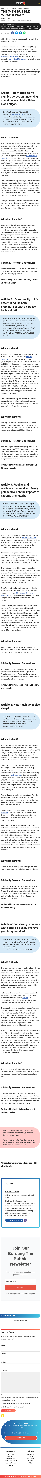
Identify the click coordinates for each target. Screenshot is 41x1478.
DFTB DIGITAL (10, 1458)
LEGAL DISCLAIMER (10, 1464)
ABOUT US (10, 1454)
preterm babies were (29, 538)
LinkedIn (30, 1460)
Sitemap (10, 1466)
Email (3, 1354)
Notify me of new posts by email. (13, 1407)
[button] (12, 32)
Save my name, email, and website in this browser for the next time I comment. (19, 1399)
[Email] (25, 1220)
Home (2, 8)
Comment (4, 1370)
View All (8, 8)
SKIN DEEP (10, 1456)
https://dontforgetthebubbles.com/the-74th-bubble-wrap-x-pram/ (23, 28)
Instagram (30, 1458)
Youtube (30, 1462)
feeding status (16, 775)
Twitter (30, 1456)
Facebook (30, 1454)
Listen (30, 1464)
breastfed (4, 813)
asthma (25, 998)
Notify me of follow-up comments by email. (16, 1403)
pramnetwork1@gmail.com (18, 59)
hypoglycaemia (17, 114)
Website (3, 1362)
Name (3, 1345)
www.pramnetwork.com (9, 57)
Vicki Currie (5, 18)
